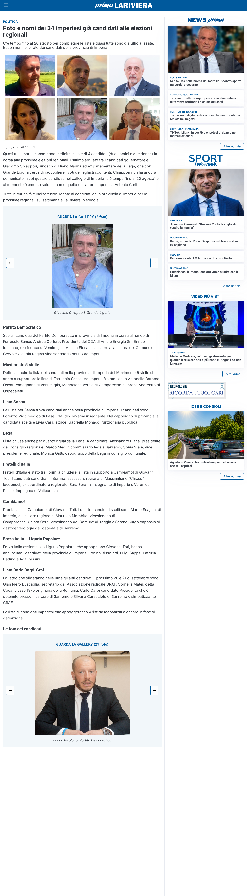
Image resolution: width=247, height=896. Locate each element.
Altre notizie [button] (232, 146)
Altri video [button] (233, 374)
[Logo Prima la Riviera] (123, 5)
